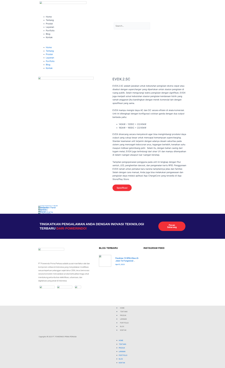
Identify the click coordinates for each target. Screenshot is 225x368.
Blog (48, 34)
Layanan (50, 27)
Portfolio (50, 30)
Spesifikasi (122, 187)
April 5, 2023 (120, 264)
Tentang (50, 20)
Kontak (49, 37)
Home (49, 16)
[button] (75, 44)
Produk (49, 23)
